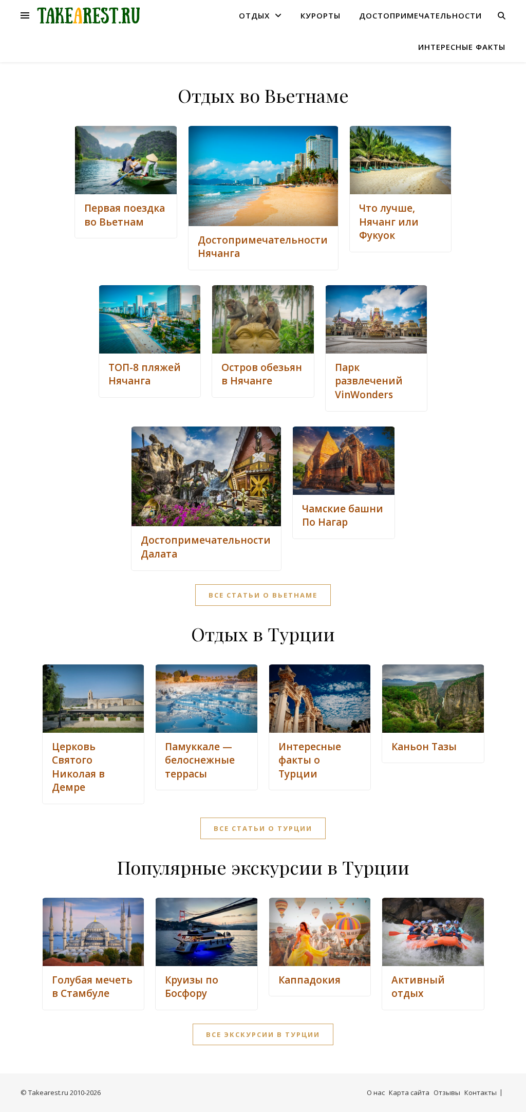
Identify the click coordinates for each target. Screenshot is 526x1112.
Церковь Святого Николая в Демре (78, 767)
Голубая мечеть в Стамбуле (92, 986)
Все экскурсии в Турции (263, 1034)
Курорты (320, 15)
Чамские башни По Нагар (342, 515)
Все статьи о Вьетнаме (263, 595)
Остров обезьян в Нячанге (261, 374)
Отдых (254, 15)
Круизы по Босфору (191, 986)
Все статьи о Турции (263, 828)
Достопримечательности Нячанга (263, 247)
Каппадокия (309, 980)
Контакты (480, 1092)
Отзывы (447, 1092)
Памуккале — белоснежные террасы (200, 760)
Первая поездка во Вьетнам (124, 215)
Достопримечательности (420, 15)
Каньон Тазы (424, 746)
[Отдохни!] (88, 16)
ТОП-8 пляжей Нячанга (144, 374)
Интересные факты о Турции (309, 760)
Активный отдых (418, 986)
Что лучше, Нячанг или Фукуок (389, 221)
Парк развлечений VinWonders (369, 381)
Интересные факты (461, 47)
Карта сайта (409, 1092)
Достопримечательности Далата (206, 547)
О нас (376, 1092)
